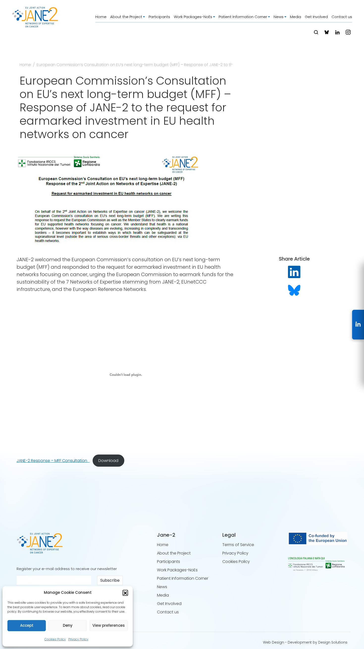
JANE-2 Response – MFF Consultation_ (53, 460)
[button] (125, 592)
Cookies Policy (55, 639)
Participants (159, 16)
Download (108, 460)
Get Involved (316, 16)
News (279, 16)
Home (100, 16)
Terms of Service (238, 545)
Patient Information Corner (243, 16)
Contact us (342, 16)
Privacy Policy (78, 639)
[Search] (316, 32)
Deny (68, 625)
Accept (26, 625)
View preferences (108, 625)
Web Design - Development (287, 642)
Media (295, 16)
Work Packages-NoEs (193, 16)
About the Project (126, 16)
